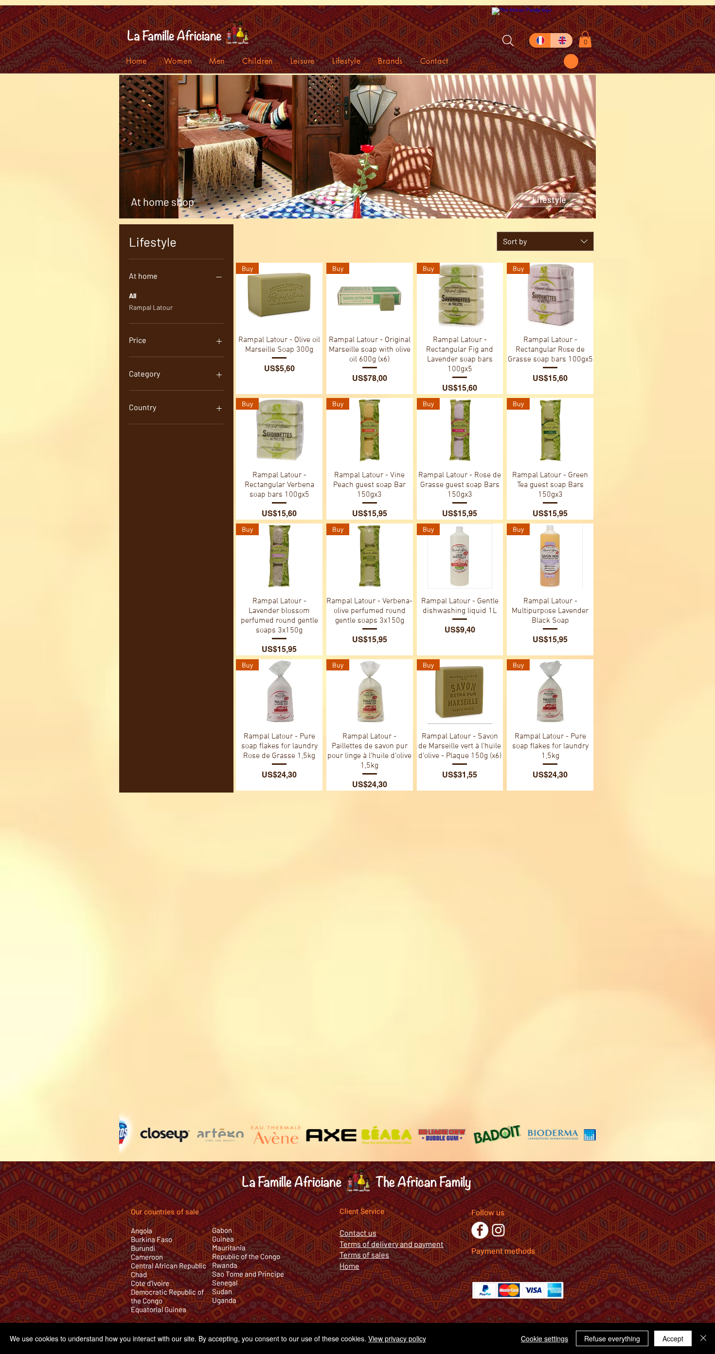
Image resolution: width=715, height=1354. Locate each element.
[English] (561, 40)
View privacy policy (397, 1338)
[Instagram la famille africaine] (498, 1230)
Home (349, 1265)
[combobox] (545, 241)
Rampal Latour (151, 307)
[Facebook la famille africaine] (479, 1230)
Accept (672, 1338)
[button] (571, 61)
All (132, 295)
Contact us (358, 1232)
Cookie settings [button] (544, 1338)
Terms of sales (364, 1254)
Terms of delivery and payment (392, 1243)
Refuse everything (612, 1338)
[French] (540, 40)
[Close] (703, 1338)
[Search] (508, 40)
